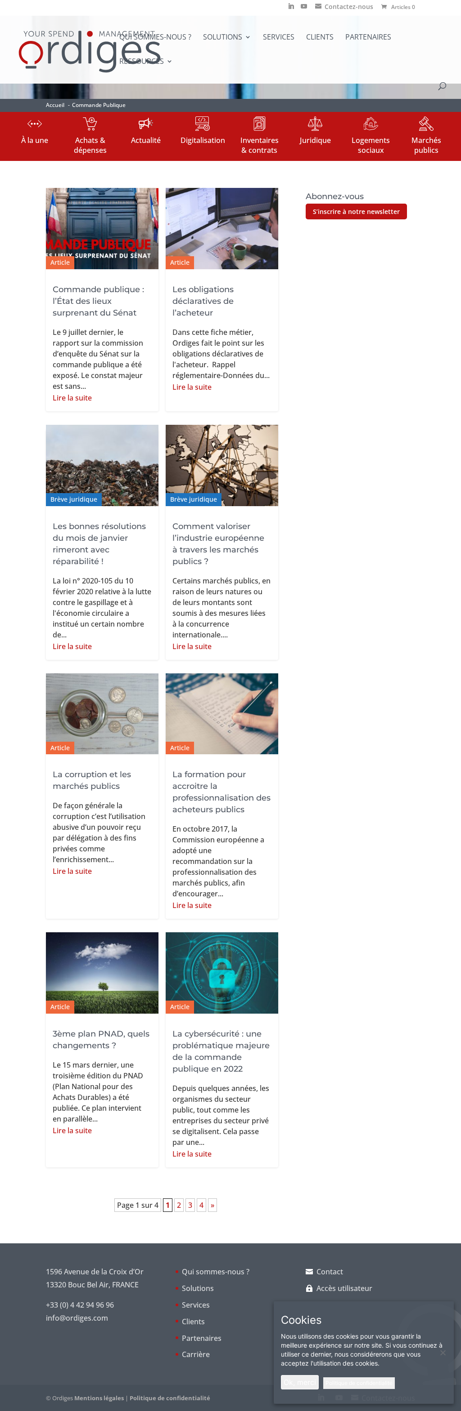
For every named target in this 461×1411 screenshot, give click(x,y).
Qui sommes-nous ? (155, 38)
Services (278, 38)
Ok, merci (300, 1382)
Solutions (222, 38)
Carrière (196, 1354)
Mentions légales (99, 1398)
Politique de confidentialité (170, 1398)
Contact (329, 1272)
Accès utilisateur (344, 1288)
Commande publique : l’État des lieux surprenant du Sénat (98, 301)
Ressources (141, 62)
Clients (320, 38)
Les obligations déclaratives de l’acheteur (203, 301)
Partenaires (368, 38)
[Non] (442, 1352)
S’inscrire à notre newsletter (356, 211)
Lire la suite (72, 398)
